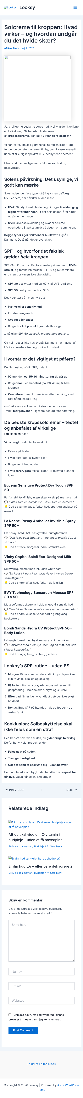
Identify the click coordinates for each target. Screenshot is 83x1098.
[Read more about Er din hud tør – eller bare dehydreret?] (34, 858)
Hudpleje (39, 846)
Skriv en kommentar (20, 846)
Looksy (27, 7)
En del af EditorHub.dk (41, 1064)
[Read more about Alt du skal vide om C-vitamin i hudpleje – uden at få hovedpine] (41, 824)
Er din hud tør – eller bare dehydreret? (40, 866)
